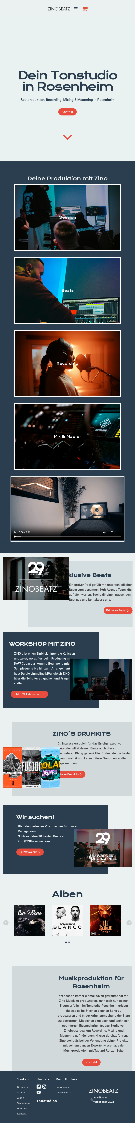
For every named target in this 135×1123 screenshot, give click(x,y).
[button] (118, 610)
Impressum (62, 1087)
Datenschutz (63, 1092)
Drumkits (22, 1087)
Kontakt (67, 112)
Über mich (23, 1108)
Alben (20, 1097)
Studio (21, 1092)
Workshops (23, 1103)
